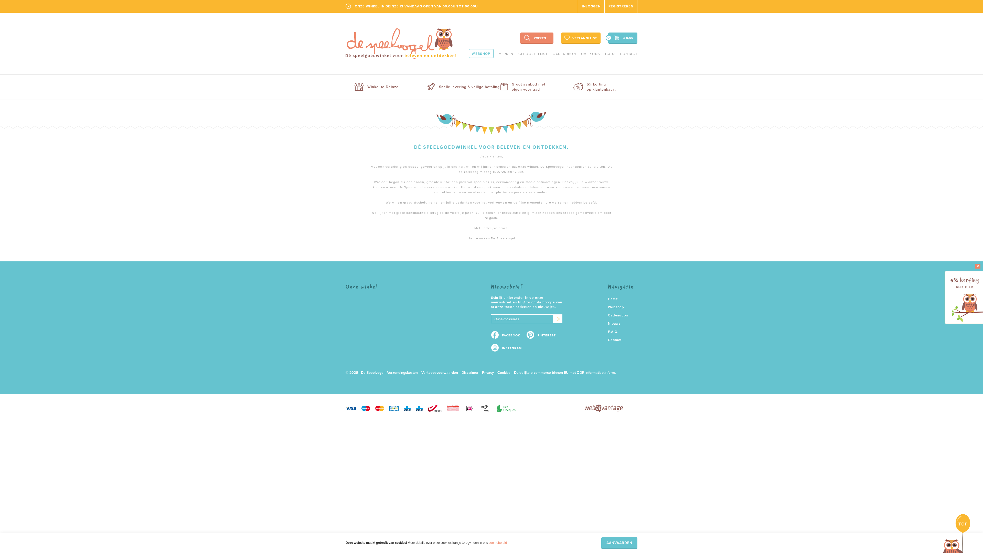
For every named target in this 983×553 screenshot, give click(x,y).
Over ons (590, 54)
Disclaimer (470, 372)
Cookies (503, 372)
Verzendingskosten (402, 372)
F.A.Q (610, 54)
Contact (628, 54)
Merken (506, 54)
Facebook (511, 335)
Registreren (620, 6)
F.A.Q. (613, 332)
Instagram (512, 348)
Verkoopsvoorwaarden (439, 372)
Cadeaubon (564, 54)
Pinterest (547, 335)
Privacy (488, 372)
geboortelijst (533, 54)
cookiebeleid (498, 543)
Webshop (481, 54)
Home (613, 299)
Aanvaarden (619, 543)
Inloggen (591, 6)
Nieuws (614, 324)
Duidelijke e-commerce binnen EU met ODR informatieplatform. (565, 372)
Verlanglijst (584, 38)
